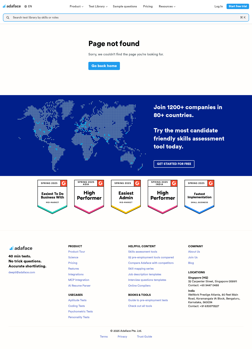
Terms (104, 336)
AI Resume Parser (79, 285)
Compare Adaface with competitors (151, 263)
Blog (191, 263)
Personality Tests (78, 317)
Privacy (122, 336)
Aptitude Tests (77, 300)
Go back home (104, 66)
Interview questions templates (147, 280)
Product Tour (76, 251)
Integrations (76, 274)
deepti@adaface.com (21, 272)
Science (73, 257)
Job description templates (144, 274)
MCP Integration (78, 280)
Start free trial (238, 6)
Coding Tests (76, 306)
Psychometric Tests (80, 311)
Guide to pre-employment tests (148, 300)
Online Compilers (139, 285)
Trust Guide (144, 336)
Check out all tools (140, 306)
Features (73, 268)
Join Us (193, 257)
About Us (194, 251)
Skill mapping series (141, 268)
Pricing (72, 263)
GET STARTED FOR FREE (174, 163)
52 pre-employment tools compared (151, 257)
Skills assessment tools (142, 251)
